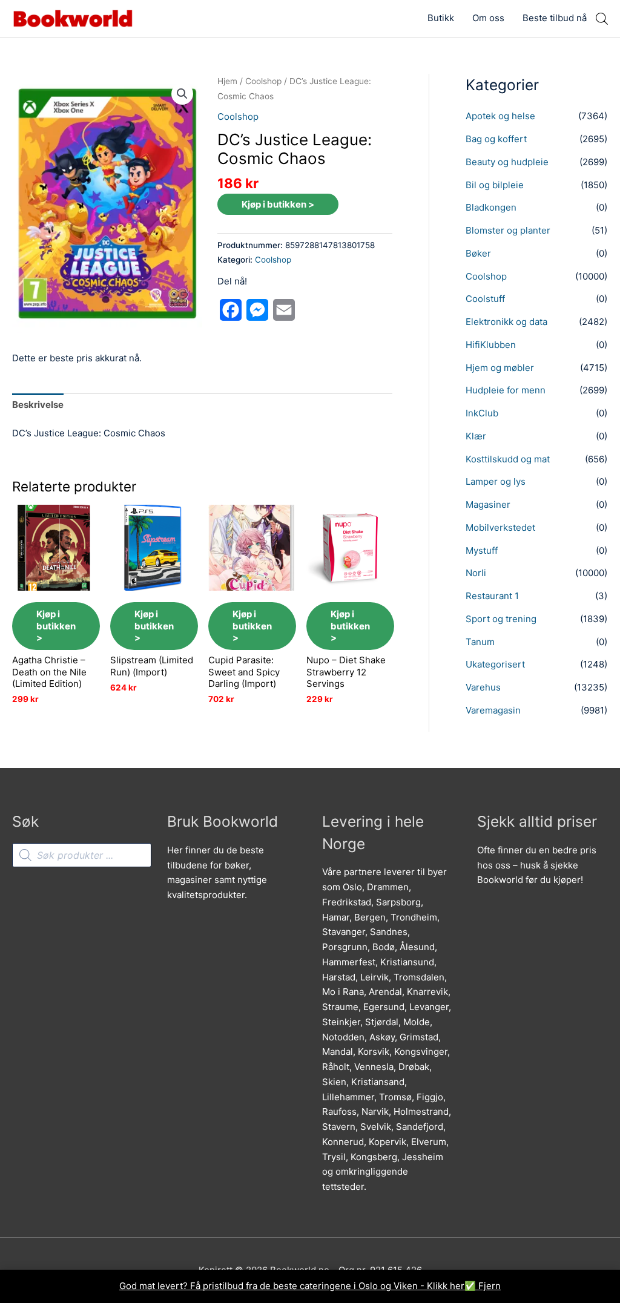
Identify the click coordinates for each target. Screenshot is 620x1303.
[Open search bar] (602, 18)
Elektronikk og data (506, 321)
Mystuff (482, 550)
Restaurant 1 (492, 596)
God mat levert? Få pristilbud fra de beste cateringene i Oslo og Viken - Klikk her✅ (298, 1286)
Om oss (488, 18)
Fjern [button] (489, 1286)
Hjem (227, 81)
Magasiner (488, 504)
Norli (476, 573)
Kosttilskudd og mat (508, 459)
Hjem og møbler (500, 367)
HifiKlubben (491, 344)
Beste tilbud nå (555, 18)
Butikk (440, 18)
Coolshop (263, 81)
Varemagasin (493, 710)
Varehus (483, 687)
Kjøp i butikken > (278, 204)
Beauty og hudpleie (507, 162)
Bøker (478, 253)
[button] (182, 94)
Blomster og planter (508, 230)
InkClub (482, 413)
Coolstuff (485, 298)
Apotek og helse (500, 116)
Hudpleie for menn (506, 390)
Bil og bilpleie (495, 185)
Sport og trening (501, 619)
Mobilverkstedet (500, 527)
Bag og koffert (496, 139)
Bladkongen (491, 207)
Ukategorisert (495, 664)
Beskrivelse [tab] (38, 404)
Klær (476, 436)
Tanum (480, 642)
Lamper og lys (496, 481)
